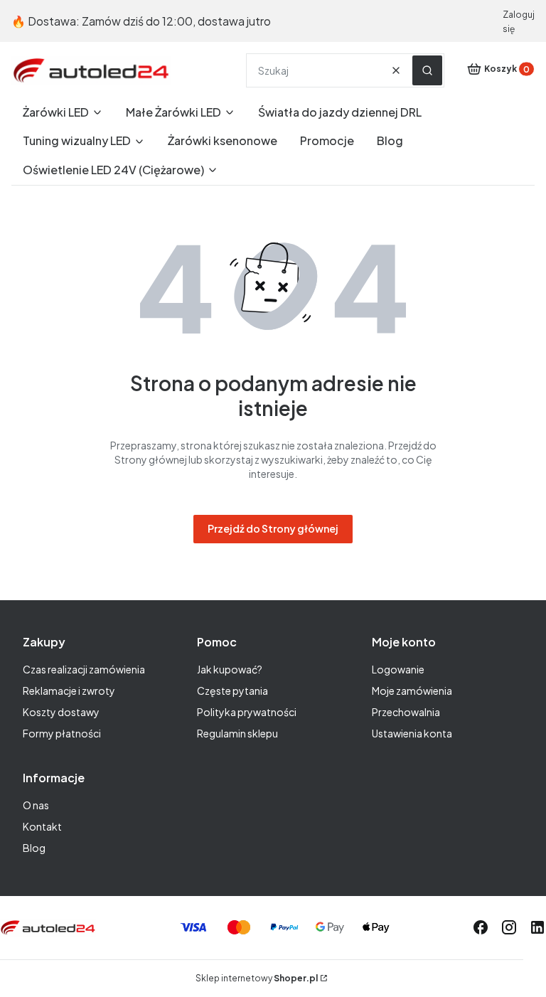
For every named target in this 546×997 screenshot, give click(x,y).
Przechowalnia (406, 711)
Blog (34, 847)
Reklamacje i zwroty (69, 690)
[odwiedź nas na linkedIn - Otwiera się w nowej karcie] (537, 927)
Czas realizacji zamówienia (84, 669)
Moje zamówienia (412, 690)
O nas (36, 805)
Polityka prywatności (246, 711)
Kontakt (42, 826)
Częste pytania (232, 690)
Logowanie (398, 669)
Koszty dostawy (61, 711)
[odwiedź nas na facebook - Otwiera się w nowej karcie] (480, 927)
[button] (427, 70)
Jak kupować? (229, 669)
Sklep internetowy (257, 978)
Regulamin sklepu (237, 733)
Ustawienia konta (412, 733)
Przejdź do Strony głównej (273, 528)
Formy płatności (62, 733)
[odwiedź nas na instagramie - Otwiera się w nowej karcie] (509, 927)
